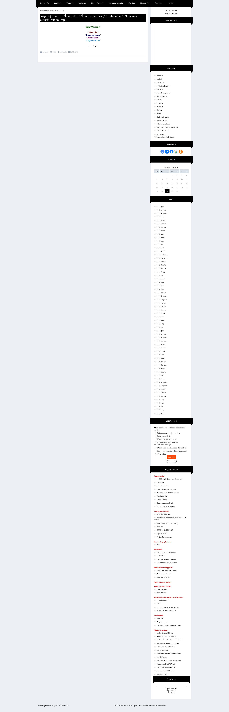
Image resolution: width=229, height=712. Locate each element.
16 (177, 183)
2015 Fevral (161, 313)
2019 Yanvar (161, 396)
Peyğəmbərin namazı (164, 537)
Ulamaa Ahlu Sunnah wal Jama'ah (169, 625)
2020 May (160, 410)
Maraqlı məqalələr (163, 93)
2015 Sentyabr (162, 337)
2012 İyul (160, 206)
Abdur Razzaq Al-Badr (165, 633)
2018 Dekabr (161, 393)
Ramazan (160, 107)
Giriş (175, 13)
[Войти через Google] (176, 152)
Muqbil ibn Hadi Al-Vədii (166, 664)
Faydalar (160, 103)
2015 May (160, 324)
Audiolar (160, 79)
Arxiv (159, 114)
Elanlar (159, 110)
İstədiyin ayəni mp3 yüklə (166, 506)
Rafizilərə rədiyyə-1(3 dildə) (167, 570)
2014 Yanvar (161, 269)
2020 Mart (160, 406)
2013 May (160, 241)
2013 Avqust (161, 251)
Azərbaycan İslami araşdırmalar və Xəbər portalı (170, 519)
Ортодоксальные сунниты (166, 559)
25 (186, 187)
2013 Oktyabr (162, 258)
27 (162, 191)
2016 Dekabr (161, 372)
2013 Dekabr (161, 265)
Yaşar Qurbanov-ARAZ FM (166, 611)
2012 (51, 10)
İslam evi (160, 527)
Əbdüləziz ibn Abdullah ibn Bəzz (169, 654)
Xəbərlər (160, 89)
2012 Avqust (161, 210)
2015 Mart (160, 317)
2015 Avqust (161, 334)
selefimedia (63, 52)
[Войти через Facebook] (171, 152)
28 (167, 191)
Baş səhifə (44, 10)
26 (157, 191)
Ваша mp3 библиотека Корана (168, 493)
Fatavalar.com (162, 589)
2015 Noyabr (161, 344)
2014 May (160, 282)
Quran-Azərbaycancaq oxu (166, 489)
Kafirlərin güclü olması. (167, 439)
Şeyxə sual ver (162, 533)
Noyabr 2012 (171, 167)
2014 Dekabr (161, 306)
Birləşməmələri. (163, 436)
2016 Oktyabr (162, 365)
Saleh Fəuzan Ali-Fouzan (166, 647)
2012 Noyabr (161, 220)
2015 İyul (160, 331)
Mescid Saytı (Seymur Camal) (167, 523)
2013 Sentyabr (162, 255)
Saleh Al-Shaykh (163, 674)
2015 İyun (160, 327)
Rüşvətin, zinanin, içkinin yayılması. (172, 451)
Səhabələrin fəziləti (164, 577)
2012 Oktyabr (162, 217)
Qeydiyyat (169, 13)
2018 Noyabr (161, 389)
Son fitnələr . (161, 134)
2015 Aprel (161, 320)
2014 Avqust (161, 293)
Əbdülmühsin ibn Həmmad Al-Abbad (170, 640)
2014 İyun (160, 286)
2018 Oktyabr (162, 386)
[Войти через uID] (162, 152)
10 (182, 179)
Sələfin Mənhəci (162, 131)
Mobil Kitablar (162, 96)
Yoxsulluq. (161, 454)
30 (177, 191)
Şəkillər (159, 100)
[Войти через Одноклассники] (181, 152)
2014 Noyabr (161, 303)
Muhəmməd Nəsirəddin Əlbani (168, 643)
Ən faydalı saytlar (163, 117)
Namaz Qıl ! (161, 83)
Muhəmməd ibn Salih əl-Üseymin (169, 660)
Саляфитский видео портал (167, 563)
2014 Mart (160, 275)
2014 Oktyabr (162, 300)
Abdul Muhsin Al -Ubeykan (167, 636)
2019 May (160, 399)
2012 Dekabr (161, 224)
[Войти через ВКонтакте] (167, 152)
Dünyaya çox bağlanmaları (168, 433)
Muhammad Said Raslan (165, 671)
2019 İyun (160, 403)
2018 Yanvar (161, 379)
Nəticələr (169, 461)
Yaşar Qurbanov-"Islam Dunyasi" (168, 607)
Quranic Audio (162, 500)
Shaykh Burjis (162, 657)
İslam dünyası (162, 593)
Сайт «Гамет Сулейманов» (167, 552)
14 (167, 183)
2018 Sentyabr (162, 382)
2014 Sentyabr (162, 296)
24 (182, 187)
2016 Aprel (161, 358)
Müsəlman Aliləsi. (163, 124)
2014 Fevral (161, 272)
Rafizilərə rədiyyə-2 (164, 574)
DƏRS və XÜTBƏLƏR (165, 530)
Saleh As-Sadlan (162, 650)
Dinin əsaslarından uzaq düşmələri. (171, 448)
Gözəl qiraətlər (162, 496)
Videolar (45, 52)
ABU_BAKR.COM (163, 514)
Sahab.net (160, 618)
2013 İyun (160, 244)
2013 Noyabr (161, 262)
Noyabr (57, 10)
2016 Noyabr (161, 368)
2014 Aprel (161, 279)
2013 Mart (160, 234)
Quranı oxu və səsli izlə (165, 503)
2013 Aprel (161, 237)
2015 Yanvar (161, 310)
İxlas (158, 545)
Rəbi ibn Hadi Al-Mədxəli (166, 667)
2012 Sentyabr (162, 213)
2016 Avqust (161, 362)
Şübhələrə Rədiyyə (163, 86)
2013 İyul (160, 248)
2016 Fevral (161, 351)
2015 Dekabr (161, 348)
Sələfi (159, 604)
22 (172, 187)
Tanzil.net (160, 482)
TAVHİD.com (161, 556)
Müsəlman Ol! (162, 120)
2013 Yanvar (161, 227)
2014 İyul (160, 289)
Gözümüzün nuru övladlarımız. (168, 127)
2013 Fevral (161, 231)
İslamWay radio (162, 486)
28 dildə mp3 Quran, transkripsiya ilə (170, 479)
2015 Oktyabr (162, 341)
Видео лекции (162, 622)
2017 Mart (160, 375)
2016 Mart (160, 355)
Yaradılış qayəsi (162, 600)
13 (162, 183)
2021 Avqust (161, 413)
